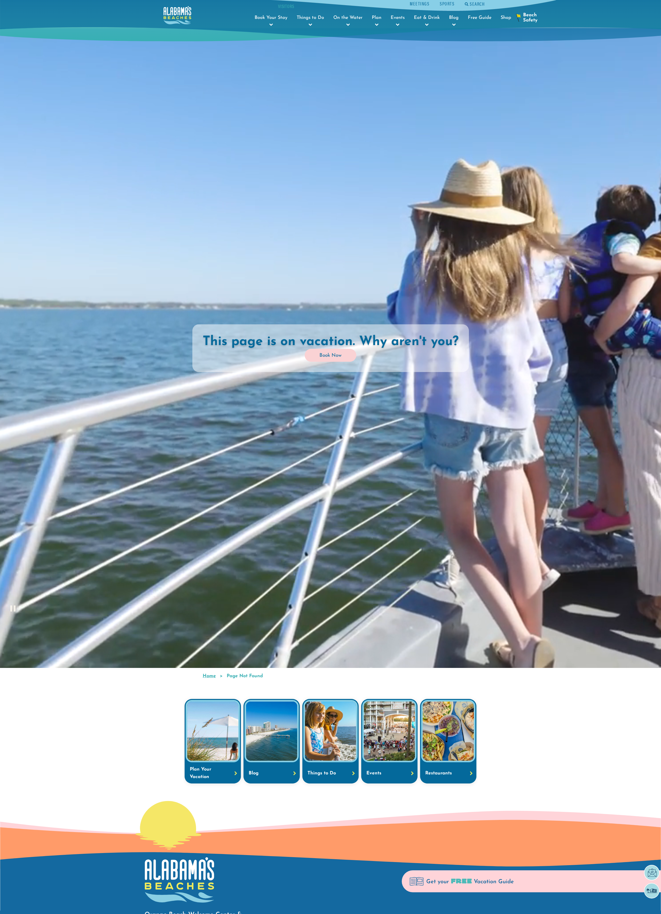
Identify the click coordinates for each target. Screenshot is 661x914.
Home (209, 676)
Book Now (330, 355)
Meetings (419, 3)
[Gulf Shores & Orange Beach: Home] (177, 16)
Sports (447, 3)
